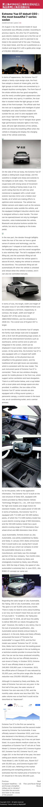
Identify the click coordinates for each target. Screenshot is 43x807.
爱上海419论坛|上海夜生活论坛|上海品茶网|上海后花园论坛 (21, 6)
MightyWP (22, 804)
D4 (20, 23)
